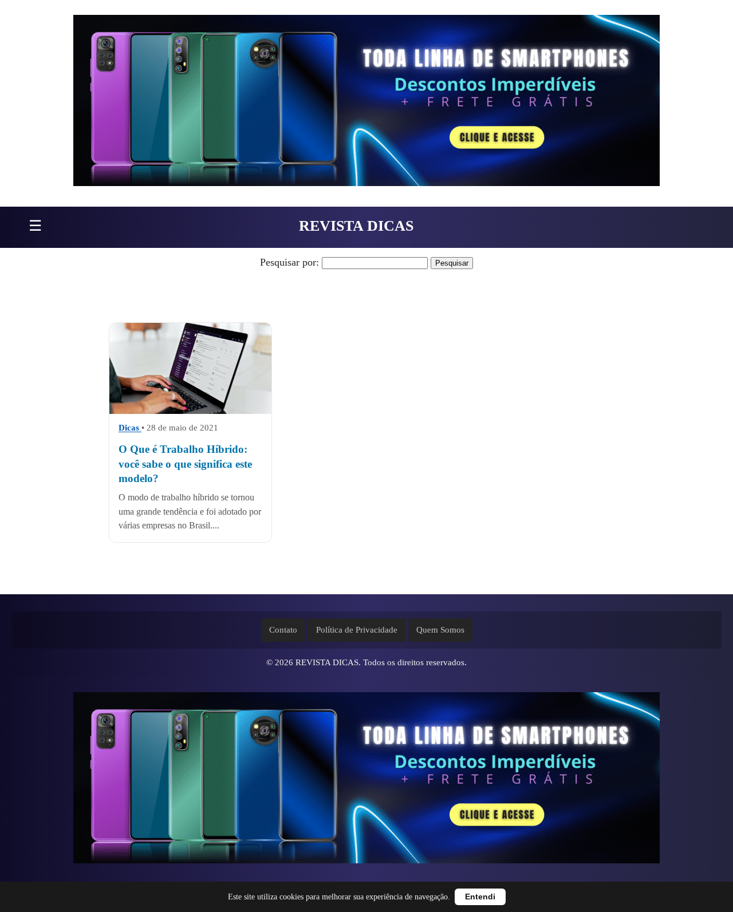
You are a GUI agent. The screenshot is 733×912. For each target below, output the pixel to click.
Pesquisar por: (289, 262)
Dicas (130, 428)
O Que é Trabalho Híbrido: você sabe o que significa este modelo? (185, 464)
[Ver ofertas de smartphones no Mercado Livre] (366, 103)
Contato (283, 629)
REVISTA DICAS (356, 226)
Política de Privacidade (356, 629)
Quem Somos (440, 629)
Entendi (480, 897)
